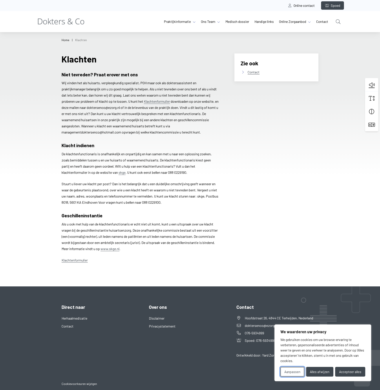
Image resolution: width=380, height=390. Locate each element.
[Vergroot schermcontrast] (371, 111)
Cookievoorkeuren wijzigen (79, 384)
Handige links (264, 21)
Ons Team (208, 21)
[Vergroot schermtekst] (371, 98)
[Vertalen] (371, 124)
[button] (371, 84)
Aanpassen (292, 372)
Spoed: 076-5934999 (266, 340)
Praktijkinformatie (177, 21)
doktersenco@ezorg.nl (261, 325)
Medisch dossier (237, 21)
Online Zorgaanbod (292, 21)
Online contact (304, 5)
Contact (322, 21)
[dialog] (322, 352)
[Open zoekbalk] (338, 21)
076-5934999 (254, 333)
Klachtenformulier (157, 101)
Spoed (335, 5)
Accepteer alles (350, 372)
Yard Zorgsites (272, 355)
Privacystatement (162, 326)
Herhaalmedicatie (74, 318)
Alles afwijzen (319, 372)
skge (122, 172)
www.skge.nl (109, 249)
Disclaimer (156, 318)
